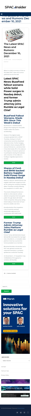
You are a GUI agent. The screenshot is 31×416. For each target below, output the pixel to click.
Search (6, 291)
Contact (3, 367)
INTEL (13, 59)
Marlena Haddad (11, 273)
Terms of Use (5, 371)
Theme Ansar (20, 408)
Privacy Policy (5, 375)
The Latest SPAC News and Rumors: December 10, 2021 (14, 50)
